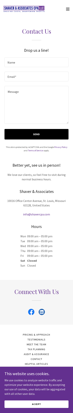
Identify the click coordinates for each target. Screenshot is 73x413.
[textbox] (36, 62)
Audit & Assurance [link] (36, 354)
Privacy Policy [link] (60, 147)
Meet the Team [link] (36, 344)
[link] (24, 8)
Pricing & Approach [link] (36, 334)
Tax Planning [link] (36, 349)
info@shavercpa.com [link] (36, 214)
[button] (68, 9)
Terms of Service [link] (35, 150)
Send (36, 134)
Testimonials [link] (37, 339)
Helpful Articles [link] (36, 364)
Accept (36, 404)
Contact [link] (36, 359)
